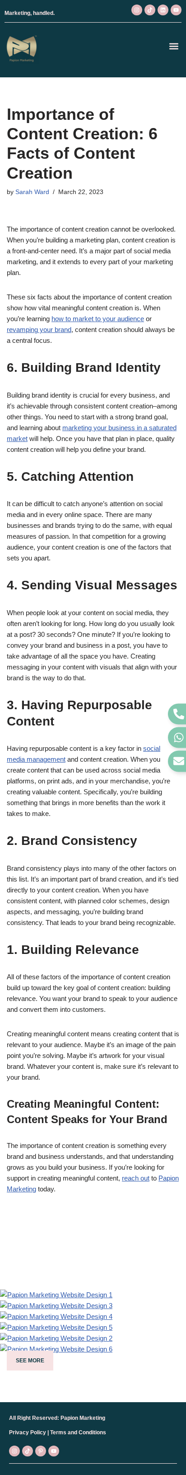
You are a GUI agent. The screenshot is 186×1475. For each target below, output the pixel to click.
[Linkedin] (163, 10)
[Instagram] (136, 10)
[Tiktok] (149, 10)
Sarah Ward (32, 192)
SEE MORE (30, 1360)
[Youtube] (176, 10)
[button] (174, 45)
